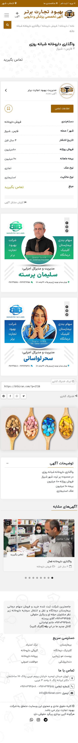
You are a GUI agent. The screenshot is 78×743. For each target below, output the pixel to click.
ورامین (60, 538)
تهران (68, 538)
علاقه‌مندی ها (50, 3)
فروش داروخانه (49, 26)
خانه (72, 26)
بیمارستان (66, 644)
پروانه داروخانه (29, 656)
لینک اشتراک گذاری (62, 381)
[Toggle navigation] (6, 15)
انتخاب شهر (8, 3)
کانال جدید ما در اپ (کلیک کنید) (50, 626)
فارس (69, 48)
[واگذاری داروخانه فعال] (39, 538)
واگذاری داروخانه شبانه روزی (51, 44)
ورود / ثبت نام (67, 3)
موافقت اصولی (29, 661)
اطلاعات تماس (62, 108)
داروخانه (63, 26)
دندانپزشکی (65, 661)
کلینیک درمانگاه (63, 650)
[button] (39, 464)
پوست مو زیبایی (62, 656)
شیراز (59, 48)
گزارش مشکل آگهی (14, 202)
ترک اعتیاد (32, 644)
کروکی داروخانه (29, 650)
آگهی (17, 16)
